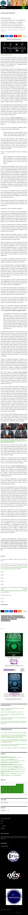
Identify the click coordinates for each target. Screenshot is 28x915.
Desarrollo (23, 760)
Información (4, 617)
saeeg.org (3, 7)
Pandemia (20, 767)
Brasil (20, 757)
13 (10, 788)
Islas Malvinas (3, 767)
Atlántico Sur (13, 757)
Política (13, 769)
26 (6, 792)
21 (14, 790)
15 (17, 788)
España (13, 762)
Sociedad (13, 773)
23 (21, 790)
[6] (26, 368)
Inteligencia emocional (19, 617)
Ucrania (21, 773)
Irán (23, 766)
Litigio (9, 767)
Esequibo (8, 762)
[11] (22, 506)
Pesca (23, 767)
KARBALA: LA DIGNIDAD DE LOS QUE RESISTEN (17, 747)
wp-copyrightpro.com (19, 912)
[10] (12, 454)
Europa (14, 764)
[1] (24, 135)
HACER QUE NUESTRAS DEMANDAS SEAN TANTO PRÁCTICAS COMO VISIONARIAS (14, 745)
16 (21, 788)
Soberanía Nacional (7, 773)
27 (10, 792)
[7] (13, 378)
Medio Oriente (12, 767)
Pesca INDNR (8, 769)
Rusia (2, 773)
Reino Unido (5, 771)
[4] (22, 347)
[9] (23, 420)
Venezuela (18, 775)
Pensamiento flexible (6, 620)
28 (14, 792)
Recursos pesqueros (23, 769)
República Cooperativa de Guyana (17, 771)
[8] (14, 411)
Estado (17, 762)
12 (6, 788)
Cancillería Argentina (5, 759)
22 (17, 790)
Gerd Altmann (6, 54)
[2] (10, 328)
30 (21, 792)
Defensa (19, 760)
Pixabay (11, 54)
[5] (6, 355)
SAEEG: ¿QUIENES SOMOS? (5, 818)
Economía (4, 762)
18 (2, 790)
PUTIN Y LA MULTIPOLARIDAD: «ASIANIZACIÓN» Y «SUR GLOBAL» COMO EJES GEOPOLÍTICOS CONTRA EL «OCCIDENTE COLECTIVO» (14, 722)
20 (10, 790)
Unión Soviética (12, 775)
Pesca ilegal (3, 769)
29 (17, 792)
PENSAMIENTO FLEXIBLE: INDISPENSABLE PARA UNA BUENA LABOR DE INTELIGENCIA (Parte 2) (13, 24)
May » (26, 794)
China (11, 759)
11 (2, 788)
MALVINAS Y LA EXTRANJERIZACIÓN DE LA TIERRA (12, 712)
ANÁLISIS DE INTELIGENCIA (6, 18)
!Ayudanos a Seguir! (5, 846)
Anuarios (4, 825)
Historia (16, 766)
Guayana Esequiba (10, 766)
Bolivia (18, 757)
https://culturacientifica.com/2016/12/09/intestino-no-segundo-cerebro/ (14, 590)
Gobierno (3, 766)
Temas (2, 821)
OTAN (16, 767)
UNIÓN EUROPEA (5, 775)
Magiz (2, 732)
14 (14, 788)
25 (2, 792)
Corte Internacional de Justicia (7, 760)
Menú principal (26, 7)
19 (6, 790)
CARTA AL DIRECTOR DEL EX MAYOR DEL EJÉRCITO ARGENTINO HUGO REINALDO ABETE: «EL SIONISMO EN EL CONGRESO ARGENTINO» (14, 741)
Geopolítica (19, 764)
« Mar (2, 794)
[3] (12, 336)
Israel (6, 767)
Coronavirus (16, 759)
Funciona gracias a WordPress (6, 909)
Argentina (5, 757)
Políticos (17, 769)
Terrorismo (17, 773)
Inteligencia (11, 617)
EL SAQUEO (3, 828)
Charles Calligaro (4, 744)
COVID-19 (15, 760)
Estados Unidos (7, 764)
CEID (1, 823)
